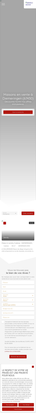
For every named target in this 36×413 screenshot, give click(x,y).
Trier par (5, 212)
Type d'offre (5, 294)
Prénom (5, 282)
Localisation (5, 303)
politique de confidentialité (12, 351)
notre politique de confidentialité (11, 401)
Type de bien (5, 299)
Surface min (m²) (8, 313)
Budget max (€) (7, 308)
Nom (4, 287)
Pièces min (6, 317)
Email (4, 291)
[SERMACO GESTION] (30, 4)
